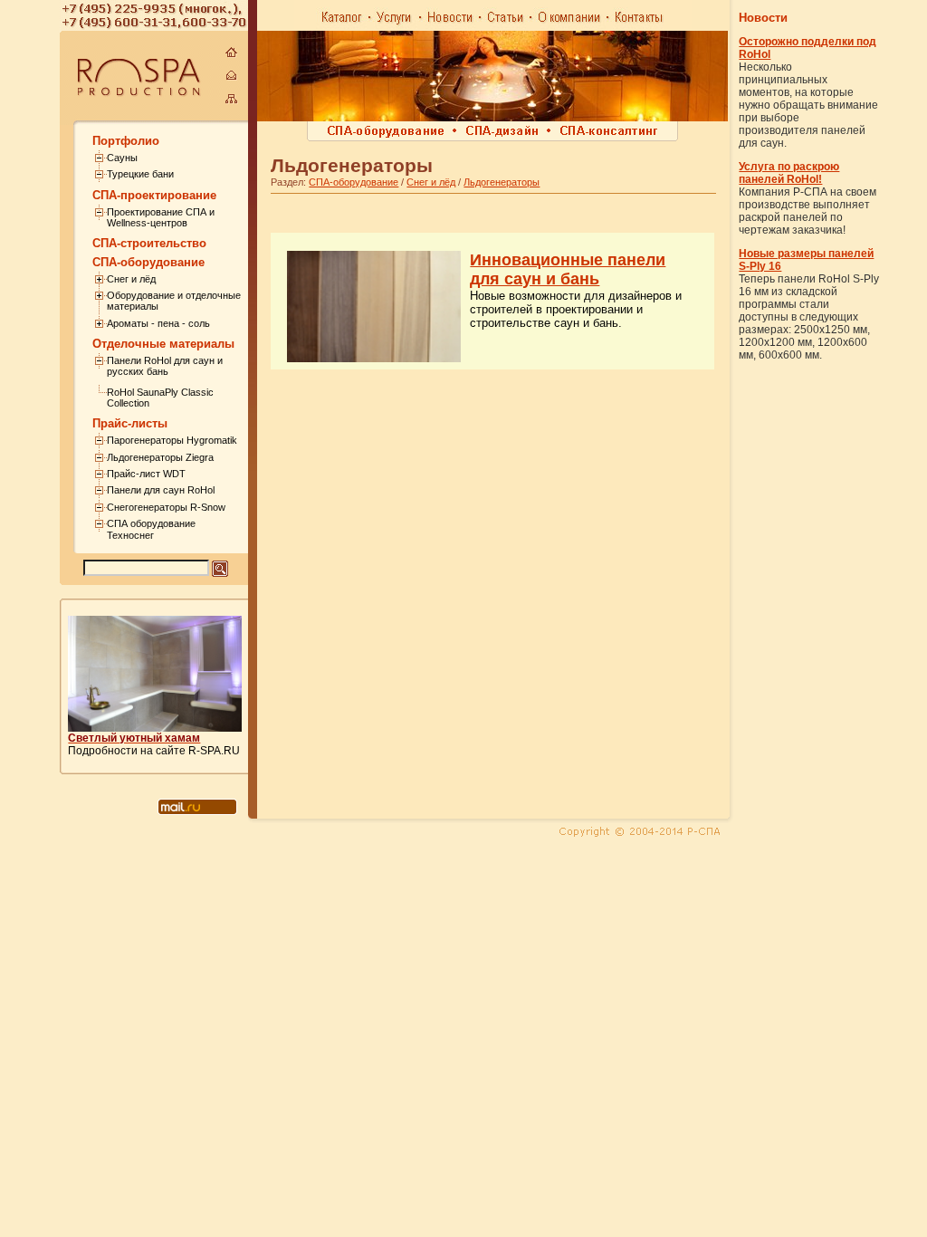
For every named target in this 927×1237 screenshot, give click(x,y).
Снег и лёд (131, 278)
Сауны (122, 157)
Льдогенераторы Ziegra (160, 457)
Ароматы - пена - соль (158, 323)
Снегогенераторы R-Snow (166, 507)
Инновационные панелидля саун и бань (567, 269)
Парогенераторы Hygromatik (172, 440)
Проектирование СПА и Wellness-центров (161, 217)
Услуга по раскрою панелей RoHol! (789, 173)
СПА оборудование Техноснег (151, 529)
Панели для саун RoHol (161, 489)
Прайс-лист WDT (146, 473)
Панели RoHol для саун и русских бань (165, 366)
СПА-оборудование (353, 182)
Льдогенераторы (502, 182)
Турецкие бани (140, 173)
